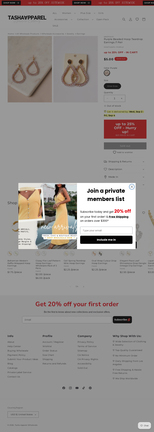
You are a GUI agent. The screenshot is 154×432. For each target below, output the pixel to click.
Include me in (106, 240)
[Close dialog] (131, 186)
